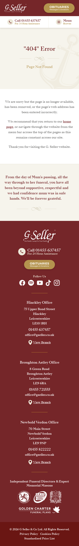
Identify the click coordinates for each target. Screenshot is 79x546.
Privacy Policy (29, 534)
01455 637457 (39, 329)
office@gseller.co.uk (39, 335)
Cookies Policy (50, 534)
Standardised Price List (39, 538)
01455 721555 (39, 389)
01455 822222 (39, 449)
